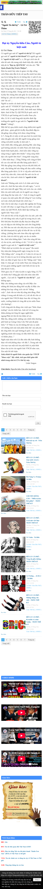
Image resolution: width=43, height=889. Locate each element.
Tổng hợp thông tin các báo (14, 865)
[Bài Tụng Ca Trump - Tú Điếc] (13, 484)
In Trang (2, 374)
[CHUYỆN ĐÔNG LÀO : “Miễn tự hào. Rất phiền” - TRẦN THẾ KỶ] (13, 503)
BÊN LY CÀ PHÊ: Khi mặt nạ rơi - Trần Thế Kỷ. (34, 440)
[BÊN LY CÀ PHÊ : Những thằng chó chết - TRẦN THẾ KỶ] (13, 602)
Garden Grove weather (21, 674)
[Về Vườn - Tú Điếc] (13, 545)
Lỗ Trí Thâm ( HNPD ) (9, 34)
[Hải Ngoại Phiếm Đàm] (21, 2)
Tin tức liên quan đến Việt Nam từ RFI (18, 847)
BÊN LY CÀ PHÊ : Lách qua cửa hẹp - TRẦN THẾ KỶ (33, 520)
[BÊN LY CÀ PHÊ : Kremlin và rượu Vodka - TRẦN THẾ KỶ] (13, 624)
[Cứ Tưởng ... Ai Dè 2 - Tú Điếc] (13, 583)
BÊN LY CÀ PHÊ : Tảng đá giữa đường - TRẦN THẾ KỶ (34, 559)
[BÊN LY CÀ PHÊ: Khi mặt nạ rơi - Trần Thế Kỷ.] (13, 445)
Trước (19, 22)
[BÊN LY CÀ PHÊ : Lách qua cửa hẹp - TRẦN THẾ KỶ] (13, 525)
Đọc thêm (28, 453)
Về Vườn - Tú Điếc (33, 537)
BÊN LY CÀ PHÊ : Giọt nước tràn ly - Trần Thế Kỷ (33, 460)
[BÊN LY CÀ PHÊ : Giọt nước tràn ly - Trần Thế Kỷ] (13, 465)
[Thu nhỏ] (2, 22)
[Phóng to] (5, 22)
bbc (6, 842)
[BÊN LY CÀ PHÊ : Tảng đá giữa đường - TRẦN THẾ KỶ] (13, 564)
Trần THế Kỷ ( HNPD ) (33, 450)
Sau (24, 22)
